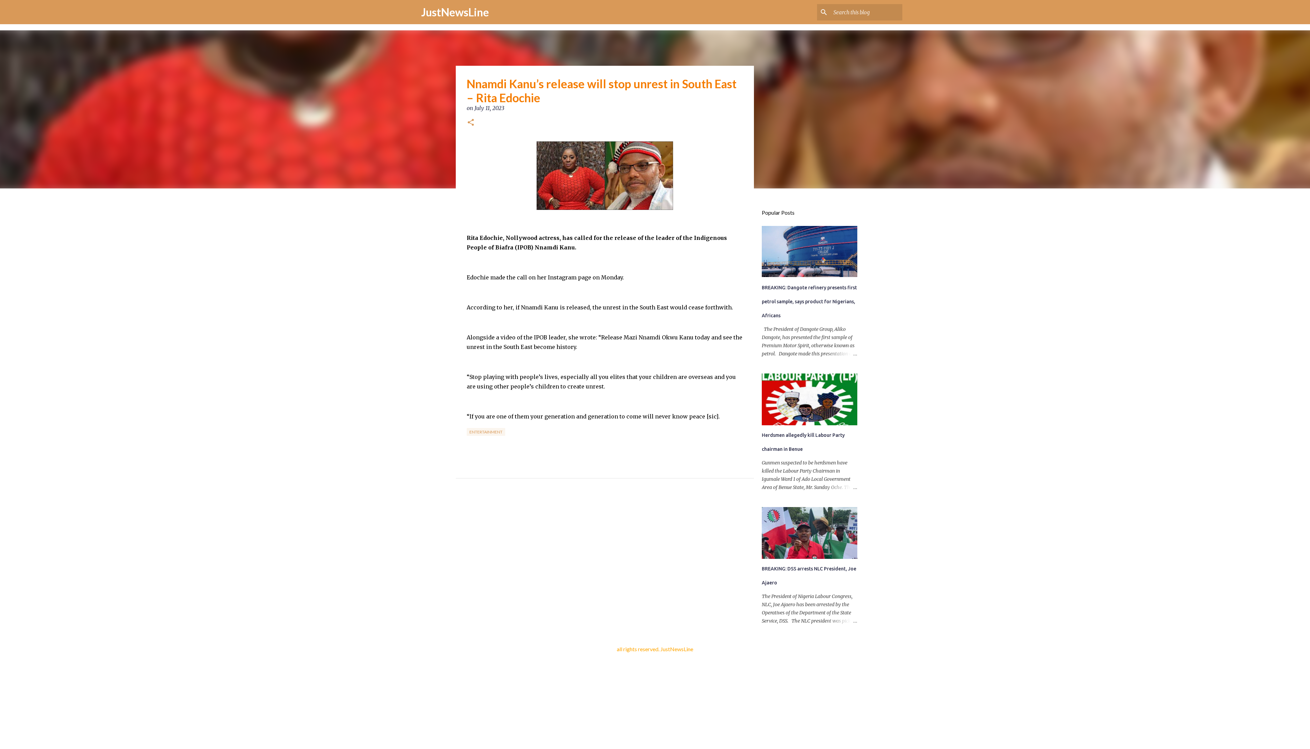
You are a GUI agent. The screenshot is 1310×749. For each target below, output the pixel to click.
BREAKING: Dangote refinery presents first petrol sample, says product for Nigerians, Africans (809, 301)
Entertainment (486, 431)
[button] (471, 123)
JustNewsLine (455, 12)
